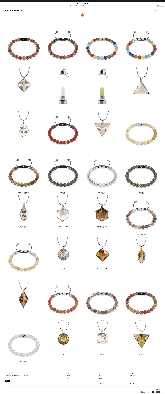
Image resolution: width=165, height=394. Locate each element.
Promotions (100, 378)
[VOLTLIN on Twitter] (5, 2)
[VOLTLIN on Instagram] (2, 2)
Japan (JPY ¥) (158, 389)
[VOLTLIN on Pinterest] (4, 2)
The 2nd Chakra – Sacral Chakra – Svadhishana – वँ (82, 19)
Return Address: (132, 379)
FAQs (99, 375)
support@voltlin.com (133, 377)
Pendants (68, 378)
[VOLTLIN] (82, 4)
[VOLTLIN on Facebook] (1, 2)
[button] (94, 6)
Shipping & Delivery (101, 381)
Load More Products (82, 366)
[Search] (163, 5)
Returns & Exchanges (101, 383)
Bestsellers (68, 375)
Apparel (68, 381)
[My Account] (160, 2)
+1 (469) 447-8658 (132, 375)
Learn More (82, 23)
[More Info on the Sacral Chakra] (82, 16)
